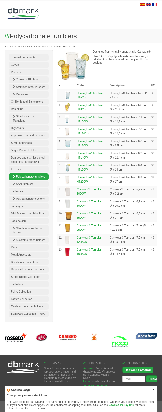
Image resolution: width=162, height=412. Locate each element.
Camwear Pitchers (27, 79)
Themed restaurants (23, 57)
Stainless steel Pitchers (30, 86)
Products (19, 46)
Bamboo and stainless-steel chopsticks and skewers (28, 159)
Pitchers (16, 72)
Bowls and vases (21, 142)
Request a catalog (138, 369)
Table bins (17, 284)
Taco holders (19, 220)
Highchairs (17, 128)
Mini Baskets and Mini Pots (28, 213)
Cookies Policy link (121, 405)
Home (8, 46)
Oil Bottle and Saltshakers (27, 101)
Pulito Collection (21, 291)
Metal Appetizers (21, 254)
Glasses (48, 46)
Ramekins (17, 109)
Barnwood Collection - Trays (28, 313)
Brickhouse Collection (24, 262)
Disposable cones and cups (28, 269)
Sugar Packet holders (24, 150)
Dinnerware (34, 46)
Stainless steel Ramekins (23, 118)
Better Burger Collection (25, 276)
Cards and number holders (27, 306)
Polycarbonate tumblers (30, 176)
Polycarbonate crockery (30, 198)
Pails (14, 247)
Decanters (22, 94)
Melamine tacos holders (30, 239)
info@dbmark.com (103, 381)
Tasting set (17, 206)
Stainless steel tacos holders (27, 230)
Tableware (17, 191)
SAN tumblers (24, 184)
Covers (15, 64)
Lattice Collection (21, 299)
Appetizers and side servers (28, 135)
